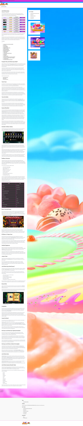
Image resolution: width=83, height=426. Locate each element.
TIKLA (1, 1)
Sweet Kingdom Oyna (38, 405)
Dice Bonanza (25, 412)
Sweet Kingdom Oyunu (42, 405)
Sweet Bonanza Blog (3, 6)
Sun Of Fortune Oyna (5, 77)
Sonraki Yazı (2, 391)
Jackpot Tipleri (5, 52)
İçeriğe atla (1, 2)
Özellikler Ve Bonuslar (5, 48)
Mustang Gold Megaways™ (24, 405)
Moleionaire (32, 14)
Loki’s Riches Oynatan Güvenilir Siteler (8, 59)
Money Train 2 (4, 78)
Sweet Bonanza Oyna (33, 405)
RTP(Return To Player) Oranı (6, 50)
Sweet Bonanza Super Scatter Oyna (35, 13)
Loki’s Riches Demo (6, 58)
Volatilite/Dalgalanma (5, 51)
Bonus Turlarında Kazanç (6, 49)
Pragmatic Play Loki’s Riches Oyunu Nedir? (8, 44)
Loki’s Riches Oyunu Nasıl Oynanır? (8, 53)
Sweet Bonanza (29, 405)
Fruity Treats (32, 18)
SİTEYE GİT (22, 17)
